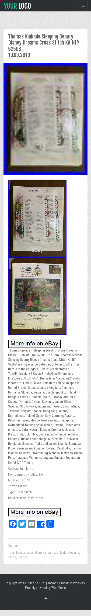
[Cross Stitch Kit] (17, 5)
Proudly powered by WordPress (45, 588)
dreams (50, 552)
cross (30, 552)
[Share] (41, 524)
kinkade (61, 552)
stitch (12, 557)
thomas (13, 545)
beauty (20, 552)
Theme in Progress (73, 583)
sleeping (73, 552)
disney (39, 552)
